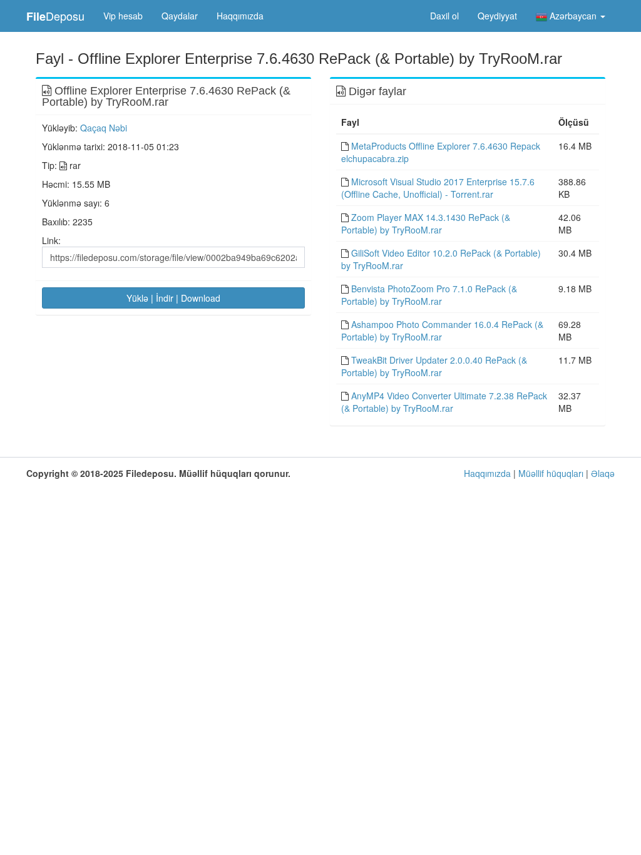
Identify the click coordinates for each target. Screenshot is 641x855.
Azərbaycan (573, 15)
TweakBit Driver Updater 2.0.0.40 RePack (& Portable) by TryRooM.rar (434, 366)
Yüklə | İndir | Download (173, 298)
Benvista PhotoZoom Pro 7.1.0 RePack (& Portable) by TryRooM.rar (429, 294)
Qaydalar (180, 15)
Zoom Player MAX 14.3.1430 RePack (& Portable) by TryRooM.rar (425, 223)
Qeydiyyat (497, 15)
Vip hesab (123, 15)
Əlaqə (603, 473)
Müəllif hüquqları (550, 473)
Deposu (55, 16)
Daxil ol (444, 15)
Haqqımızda (240, 15)
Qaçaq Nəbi (103, 127)
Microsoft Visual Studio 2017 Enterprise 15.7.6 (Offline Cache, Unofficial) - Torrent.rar (438, 187)
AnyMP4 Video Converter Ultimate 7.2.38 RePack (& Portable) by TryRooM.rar (444, 401)
